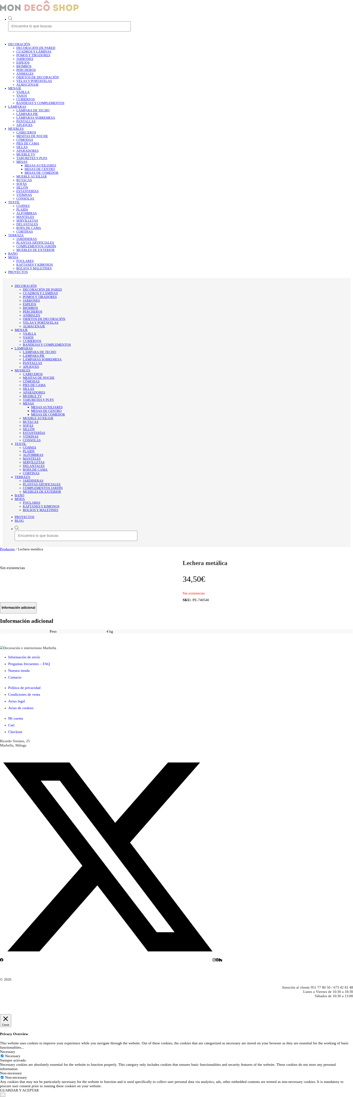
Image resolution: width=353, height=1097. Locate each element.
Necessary (12, 1056)
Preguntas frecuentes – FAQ (29, 664)
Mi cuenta (15, 718)
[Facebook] (1, 960)
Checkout (15, 732)
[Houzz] (220, 960)
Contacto (14, 677)
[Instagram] (214, 960)
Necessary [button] (7, 1052)
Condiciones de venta (24, 694)
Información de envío (24, 657)
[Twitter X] (107, 960)
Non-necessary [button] (11, 1073)
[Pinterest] (217, 960)
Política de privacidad (24, 688)
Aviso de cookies (21, 708)
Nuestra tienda (19, 671)
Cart (11, 725)
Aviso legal (16, 701)
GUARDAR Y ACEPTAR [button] (19, 1090)
